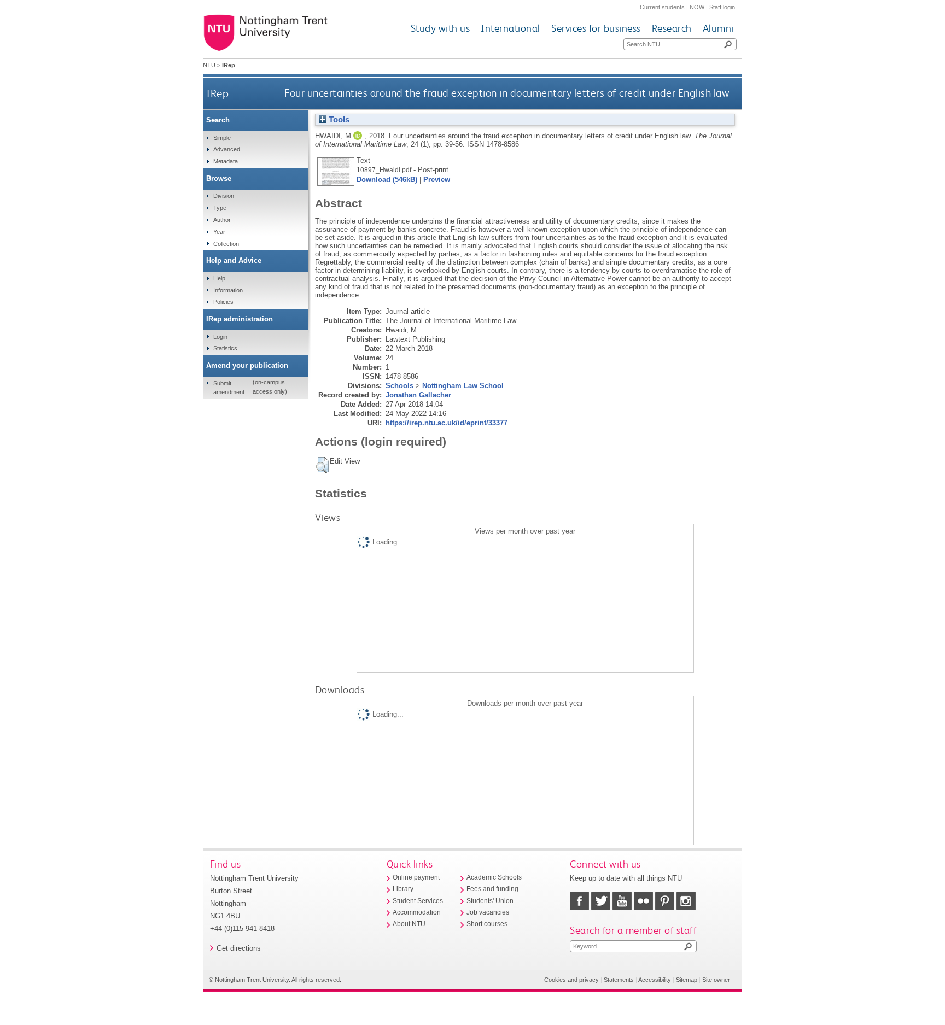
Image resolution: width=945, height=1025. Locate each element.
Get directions (239, 948)
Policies (223, 301)
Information (228, 290)
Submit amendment (228, 387)
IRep (217, 93)
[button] (322, 465)
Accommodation (417, 912)
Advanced (226, 149)
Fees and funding (492, 889)
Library (403, 889)
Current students (662, 7)
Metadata (225, 161)
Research (672, 28)
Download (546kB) (387, 179)
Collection (226, 244)
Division (223, 195)
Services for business (596, 28)
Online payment (416, 877)
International (510, 28)
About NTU (409, 924)
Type (219, 207)
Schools (399, 386)
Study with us (440, 28)
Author (222, 219)
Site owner (716, 979)
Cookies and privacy (571, 979)
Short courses (487, 924)
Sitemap (686, 979)
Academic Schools (494, 877)
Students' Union (490, 901)
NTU (209, 65)
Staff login (722, 7)
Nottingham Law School (463, 386)
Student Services (418, 901)
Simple (222, 137)
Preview (436, 179)
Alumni (718, 28)
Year (219, 232)
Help (219, 278)
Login (220, 336)
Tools (337, 119)
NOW (697, 7)
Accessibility (654, 979)
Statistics (225, 348)
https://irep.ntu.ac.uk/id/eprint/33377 (447, 423)
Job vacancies (487, 912)
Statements (619, 979)
